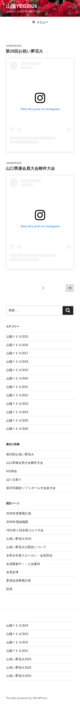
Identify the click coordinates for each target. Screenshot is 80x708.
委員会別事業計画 (18, 580)
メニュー (42, 22)
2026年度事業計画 (18, 513)
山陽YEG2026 (21, 6)
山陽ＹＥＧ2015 (17, 336)
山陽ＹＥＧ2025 (17, 420)
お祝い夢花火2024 (18, 538)
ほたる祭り (14, 479)
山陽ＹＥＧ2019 (17, 370)
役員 (9, 589)
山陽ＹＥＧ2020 (17, 378)
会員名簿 (12, 572)
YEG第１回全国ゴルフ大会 (24, 530)
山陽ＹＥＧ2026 (17, 428)
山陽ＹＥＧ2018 (17, 361)
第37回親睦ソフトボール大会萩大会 (31, 488)
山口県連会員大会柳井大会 (30, 168)
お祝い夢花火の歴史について (26, 547)
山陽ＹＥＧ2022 (17, 395)
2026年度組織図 (17, 522)
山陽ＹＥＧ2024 (17, 412)
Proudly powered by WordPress (26, 698)
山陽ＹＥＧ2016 (17, 345)
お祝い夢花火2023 (18, 659)
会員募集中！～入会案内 (23, 564)
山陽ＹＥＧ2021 (17, 386)
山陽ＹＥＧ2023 (17, 403)
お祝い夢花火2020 (18, 667)
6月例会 (11, 471)
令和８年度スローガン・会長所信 (29, 555)
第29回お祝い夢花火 (24, 51)
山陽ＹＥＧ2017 (17, 353)
